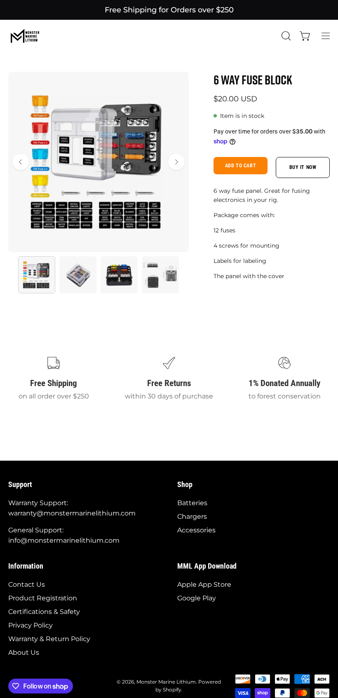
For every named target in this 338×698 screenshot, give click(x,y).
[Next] (176, 162)
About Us (23, 652)
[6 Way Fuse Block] (36, 274)
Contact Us (26, 584)
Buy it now (303, 167)
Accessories (196, 530)
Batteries (192, 503)
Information (25, 566)
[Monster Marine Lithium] (28, 36)
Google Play (196, 598)
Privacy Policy (30, 625)
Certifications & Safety (44, 612)
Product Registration (42, 598)
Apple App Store (204, 584)
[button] (285, 36)
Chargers (192, 516)
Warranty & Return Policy (49, 639)
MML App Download (207, 566)
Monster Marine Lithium (166, 682)
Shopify (172, 689)
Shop (184, 484)
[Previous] (20, 162)
